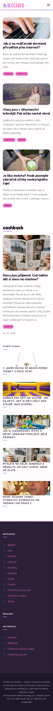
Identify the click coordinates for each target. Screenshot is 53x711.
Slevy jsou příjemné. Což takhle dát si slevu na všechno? (25, 277)
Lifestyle (21, 74)
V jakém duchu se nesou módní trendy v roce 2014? (25, 369)
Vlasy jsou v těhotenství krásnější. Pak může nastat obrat (26, 111)
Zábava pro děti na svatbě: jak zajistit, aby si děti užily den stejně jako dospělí (25, 401)
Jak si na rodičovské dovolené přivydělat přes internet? (24, 45)
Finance (8, 74)
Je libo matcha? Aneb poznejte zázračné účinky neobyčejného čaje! (25, 179)
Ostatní (8, 327)
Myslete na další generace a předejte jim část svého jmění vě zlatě (25, 467)
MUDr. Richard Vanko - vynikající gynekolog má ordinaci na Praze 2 (21, 500)
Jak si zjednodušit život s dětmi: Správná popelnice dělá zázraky (25, 434)
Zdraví (21, 140)
